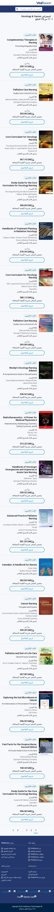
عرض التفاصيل (27, 74)
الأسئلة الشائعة (33, 874)
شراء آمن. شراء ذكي (7, 857)
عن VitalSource (35, 848)
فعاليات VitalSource (37, 857)
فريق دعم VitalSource (37, 877)
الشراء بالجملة (8, 851)
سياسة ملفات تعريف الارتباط (12, 877)
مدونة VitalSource (36, 860)
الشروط (4, 874)
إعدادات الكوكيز (6, 880)
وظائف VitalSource (36, 854)
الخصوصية (4, 872)
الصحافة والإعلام (35, 851)
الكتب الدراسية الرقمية (8, 854)
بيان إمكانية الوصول (9, 848)
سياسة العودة (32, 872)
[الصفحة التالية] (13, 830)
